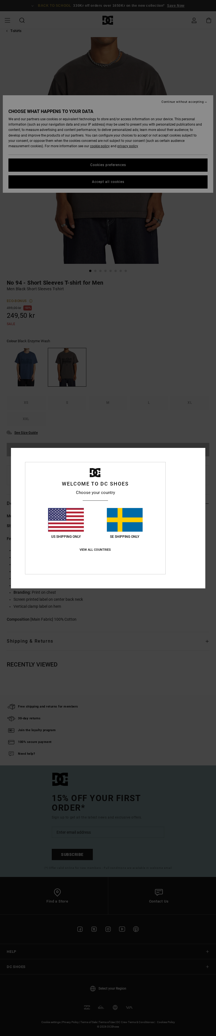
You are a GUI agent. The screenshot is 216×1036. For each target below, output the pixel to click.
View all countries (95, 550)
